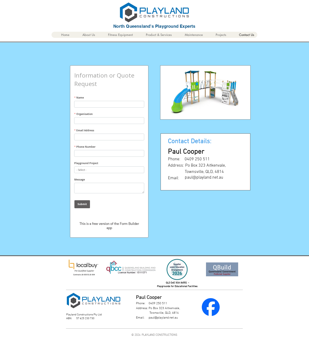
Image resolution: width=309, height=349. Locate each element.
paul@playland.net (161, 318)
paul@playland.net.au (204, 177)
